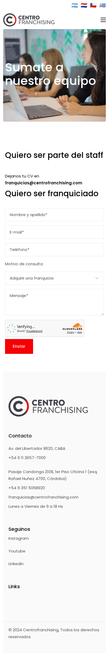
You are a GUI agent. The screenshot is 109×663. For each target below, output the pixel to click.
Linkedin (16, 563)
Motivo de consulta (24, 264)
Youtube (16, 551)
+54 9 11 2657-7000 (27, 457)
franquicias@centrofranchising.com (43, 497)
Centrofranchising (40, 630)
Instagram (18, 538)
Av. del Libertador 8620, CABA (36, 448)
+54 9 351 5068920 (26, 488)
